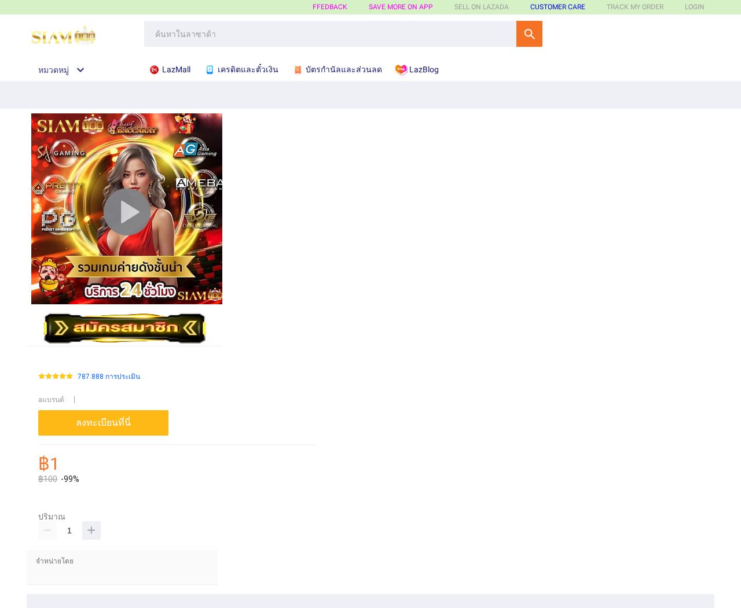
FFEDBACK (330, 7)
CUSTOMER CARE (557, 7)
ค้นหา (529, 34)
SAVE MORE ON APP (401, 7)
